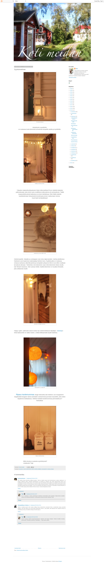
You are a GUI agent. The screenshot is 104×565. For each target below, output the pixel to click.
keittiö (33, 469)
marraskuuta (73, 113)
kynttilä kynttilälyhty (37, 469)
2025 (71, 90)
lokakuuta (73, 116)
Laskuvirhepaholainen (74, 118)
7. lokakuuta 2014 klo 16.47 (31, 494)
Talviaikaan (73, 123)
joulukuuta (73, 111)
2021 (71, 97)
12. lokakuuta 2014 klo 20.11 (35, 505)
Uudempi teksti (17, 548)
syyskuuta (73, 144)
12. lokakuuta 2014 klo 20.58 (32, 517)
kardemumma (28, 469)
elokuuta (73, 145)
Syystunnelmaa (74, 141)
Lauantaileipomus (74, 138)
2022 (71, 95)
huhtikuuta (73, 153)
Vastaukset (21, 491)
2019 (71, 101)
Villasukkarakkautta (74, 121)
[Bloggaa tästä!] (29, 467)
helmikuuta (73, 157)
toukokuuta (73, 151)
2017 (71, 104)
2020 (71, 99)
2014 (71, 110)
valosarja (49, 469)
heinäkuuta (73, 147)
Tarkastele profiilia (72, 77)
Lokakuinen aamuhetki (74, 133)
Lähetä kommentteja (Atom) (22, 550)
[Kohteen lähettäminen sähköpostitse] (27, 467)
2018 (71, 103)
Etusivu (39, 548)
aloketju (60, 331)
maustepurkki (44, 469)
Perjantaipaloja (74, 140)
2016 (71, 106)
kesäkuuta (73, 149)
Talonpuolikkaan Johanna (23, 505)
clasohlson (21, 469)
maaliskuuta (73, 154)
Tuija (22, 494)
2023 (71, 94)
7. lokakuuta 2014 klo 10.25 (31, 478)
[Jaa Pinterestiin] (33, 467)
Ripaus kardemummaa (25, 394)
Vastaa (19, 488)
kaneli (24, 469)
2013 (71, 162)
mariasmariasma (21, 478)
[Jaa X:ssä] (30, 467)
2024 (71, 92)
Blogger (60, 561)
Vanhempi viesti (62, 548)
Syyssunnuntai (74, 135)
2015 (71, 108)
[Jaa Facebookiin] (32, 467)
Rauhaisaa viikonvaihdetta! (74, 129)
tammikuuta (73, 160)
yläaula (52, 469)
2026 (71, 88)
